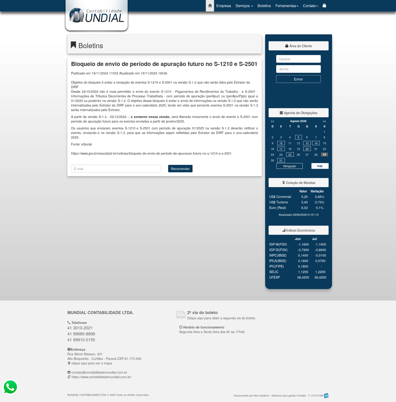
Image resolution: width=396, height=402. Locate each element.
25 (290, 154)
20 (307, 149)
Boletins (264, 5)
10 (281, 143)
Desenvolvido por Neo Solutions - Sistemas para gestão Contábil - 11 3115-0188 (279, 395)
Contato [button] (309, 5)
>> (324, 121)
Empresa (223, 5)
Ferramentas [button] (285, 5)
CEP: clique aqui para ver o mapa (104, 358)
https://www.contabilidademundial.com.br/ (102, 377)
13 (307, 143)
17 (281, 149)
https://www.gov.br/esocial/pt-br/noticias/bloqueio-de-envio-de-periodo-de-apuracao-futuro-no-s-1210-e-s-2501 (151, 153)
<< (272, 121)
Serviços (243, 5)
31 (281, 160)
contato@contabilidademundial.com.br (99, 372)
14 (316, 143)
